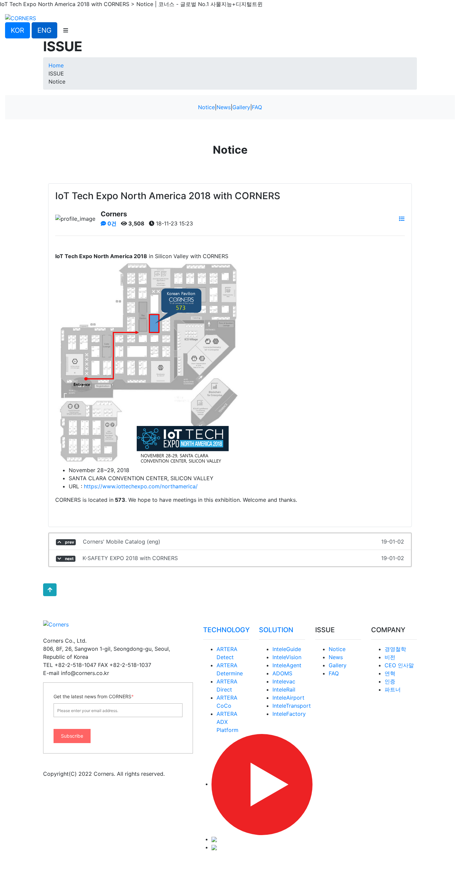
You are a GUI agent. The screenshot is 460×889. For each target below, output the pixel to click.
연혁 (390, 673)
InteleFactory (289, 713)
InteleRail (283, 689)
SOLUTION (276, 630)
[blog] (214, 839)
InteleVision (286, 657)
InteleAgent (286, 665)
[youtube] (262, 783)
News (224, 107)
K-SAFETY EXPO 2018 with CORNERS (234, 558)
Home (56, 65)
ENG (44, 30)
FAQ (257, 107)
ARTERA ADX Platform (227, 721)
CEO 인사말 (399, 665)
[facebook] (214, 847)
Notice (206, 107)
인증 (390, 681)
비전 (390, 657)
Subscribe (72, 736)
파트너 (393, 689)
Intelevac (283, 681)
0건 (111, 223)
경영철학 (395, 649)
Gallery (241, 107)
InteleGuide (286, 649)
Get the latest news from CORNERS (94, 696)
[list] (402, 218)
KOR (17, 30)
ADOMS (282, 673)
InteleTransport (291, 705)
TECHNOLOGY (226, 630)
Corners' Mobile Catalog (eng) (234, 541)
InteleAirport (288, 697)
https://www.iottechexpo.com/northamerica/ (140, 486)
